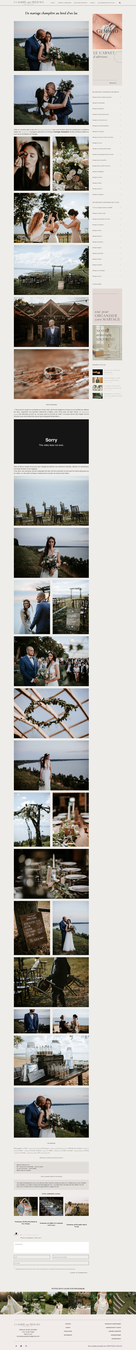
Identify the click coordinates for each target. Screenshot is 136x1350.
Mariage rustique (97, 259)
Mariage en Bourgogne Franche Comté (103, 154)
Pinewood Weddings (44, 130)
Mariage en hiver (97, 230)
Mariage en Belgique (98, 171)
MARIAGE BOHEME (116, 1335)
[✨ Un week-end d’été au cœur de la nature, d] (56, 1303)
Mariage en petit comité (99, 213)
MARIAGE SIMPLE (116, 1338)
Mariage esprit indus (98, 253)
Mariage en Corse (97, 143)
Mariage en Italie (97, 183)
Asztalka (16, 1153)
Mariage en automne (98, 224)
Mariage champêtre (98, 242)
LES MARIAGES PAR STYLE (106, 2)
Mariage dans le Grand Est (99, 160)
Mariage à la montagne (99, 270)
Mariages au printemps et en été (101, 219)
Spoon (45, 1150)
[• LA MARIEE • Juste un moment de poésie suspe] (11, 1303)
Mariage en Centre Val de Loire (101, 114)
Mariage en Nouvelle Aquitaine (101, 125)
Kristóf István (45, 1153)
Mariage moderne (97, 264)
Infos (92, 2)
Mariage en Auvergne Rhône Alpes (102, 148)
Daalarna (26, 1150)
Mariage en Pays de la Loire (100, 120)
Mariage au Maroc (97, 188)
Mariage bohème (97, 236)
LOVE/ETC (25, 132)
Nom (16, 1257)
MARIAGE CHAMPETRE (115, 1331)
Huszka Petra (58, 1150)
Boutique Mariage (80, 2)
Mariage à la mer (97, 276)
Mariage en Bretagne (98, 108)
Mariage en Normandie (80, 1221)
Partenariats (68, 1335)
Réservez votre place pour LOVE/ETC (51, 1157)
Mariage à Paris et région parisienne (102, 97)
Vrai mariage (25, 1219)
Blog (52, 2)
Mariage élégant (97, 247)
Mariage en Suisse (97, 177)
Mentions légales (114, 1346)
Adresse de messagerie (60, 1257)
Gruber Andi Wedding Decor (58, 1148)
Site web (17, 1263)
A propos (68, 1324)
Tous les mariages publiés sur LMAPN (102, 207)
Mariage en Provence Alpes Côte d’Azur (103, 137)
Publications (68, 1331)
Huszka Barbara (78, 1150)
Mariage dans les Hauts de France (101, 166)
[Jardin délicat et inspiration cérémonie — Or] (124, 1303)
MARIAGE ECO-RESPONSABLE (113, 1324)
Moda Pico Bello (32, 1153)
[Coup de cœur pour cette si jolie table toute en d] (79, 1303)
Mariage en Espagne (98, 194)
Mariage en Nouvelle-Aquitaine (25, 1218)
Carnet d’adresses (64, 2)
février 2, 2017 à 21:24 (32, 1235)
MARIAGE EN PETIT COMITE (113, 1327)
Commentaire (18, 1244)
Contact (68, 1327)
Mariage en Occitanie (98, 131)
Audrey (24, 1235)
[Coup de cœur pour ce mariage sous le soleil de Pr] (102, 1303)
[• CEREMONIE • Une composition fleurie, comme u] (34, 1303)
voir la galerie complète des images (51, 1176)
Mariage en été (45, 1218)
